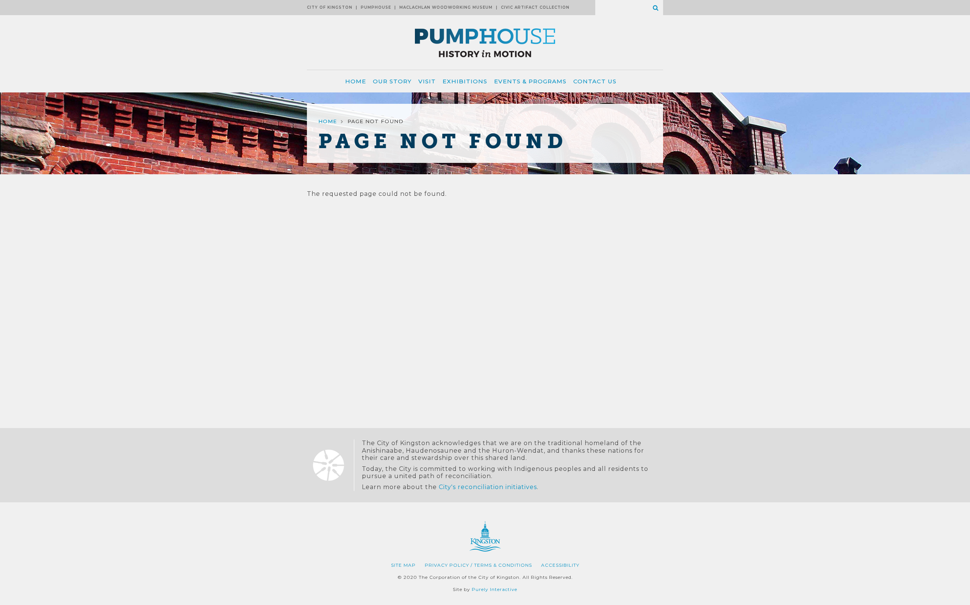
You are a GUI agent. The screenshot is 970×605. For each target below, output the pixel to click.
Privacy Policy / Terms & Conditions (478, 565)
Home (355, 81)
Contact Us (594, 81)
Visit (427, 81)
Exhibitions (465, 81)
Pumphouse (376, 7)
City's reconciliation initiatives (488, 487)
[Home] (485, 66)
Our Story (392, 81)
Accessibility (560, 565)
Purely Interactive (494, 589)
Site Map (403, 565)
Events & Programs (530, 81)
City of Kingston (329, 7)
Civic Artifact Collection (535, 7)
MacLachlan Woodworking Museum (446, 7)
